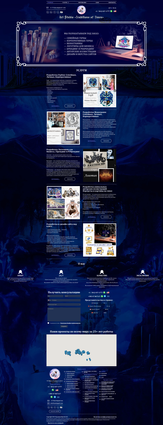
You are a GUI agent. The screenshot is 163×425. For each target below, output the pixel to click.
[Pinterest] (54, 12)
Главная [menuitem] (49, 2)
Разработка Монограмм (72, 381)
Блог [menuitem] (96, 2)
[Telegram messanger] (105, 296)
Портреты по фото (89, 384)
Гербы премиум (70, 375)
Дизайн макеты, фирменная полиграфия (91, 380)
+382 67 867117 (94, 296)
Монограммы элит (71, 386)
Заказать (70, 106)
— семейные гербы (75, 38)
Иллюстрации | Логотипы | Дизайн (90, 372)
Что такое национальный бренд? (107, 399)
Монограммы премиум (72, 385)
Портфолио (104, 373)
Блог (102, 377)
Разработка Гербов (70, 371)
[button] (66, 354)
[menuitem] (64, 2)
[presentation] (84, 90)
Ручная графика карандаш (91, 391)
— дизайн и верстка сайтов (80, 54)
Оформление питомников (91, 387)
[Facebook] (61, 12)
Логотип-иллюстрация (90, 378)
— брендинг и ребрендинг (79, 48)
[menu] (81, 2)
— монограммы (73, 43)
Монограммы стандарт (72, 383)
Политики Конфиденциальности (70, 323)
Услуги (65, 2)
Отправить (64, 326)
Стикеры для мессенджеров (91, 386)
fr (113, 8)
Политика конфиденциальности (105, 417)
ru (111, 8)
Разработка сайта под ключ (72, 391)
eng (109, 8)
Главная (103, 371)
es (115, 8)
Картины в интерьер (89, 382)
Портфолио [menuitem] (81, 2)
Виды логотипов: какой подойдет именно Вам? (107, 386)
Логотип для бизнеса (90, 376)
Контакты (103, 375)
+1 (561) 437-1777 (103, 11)
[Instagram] (47, 12)
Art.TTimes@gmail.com (57, 7)
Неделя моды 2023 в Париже (108, 391)
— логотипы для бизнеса (79, 46)
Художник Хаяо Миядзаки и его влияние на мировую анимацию (108, 383)
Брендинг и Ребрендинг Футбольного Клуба (107, 389)
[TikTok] (58, 12)
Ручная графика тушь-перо (91, 396)
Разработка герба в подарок (73, 379)
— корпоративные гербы (78, 40)
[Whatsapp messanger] (111, 11)
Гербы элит (69, 377)
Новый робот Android (106, 396)
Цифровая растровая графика (90, 398)
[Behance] (51, 12)
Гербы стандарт (70, 373)
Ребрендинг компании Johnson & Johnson (109, 394)
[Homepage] (81, 17)
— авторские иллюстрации (80, 51)
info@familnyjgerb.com (56, 403)
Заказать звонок (54, 411)
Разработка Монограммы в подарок (72, 389)
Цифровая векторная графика (90, 401)
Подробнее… (56, 106)
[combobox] (49, 300)
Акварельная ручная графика (90, 394)
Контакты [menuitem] (111, 2)
